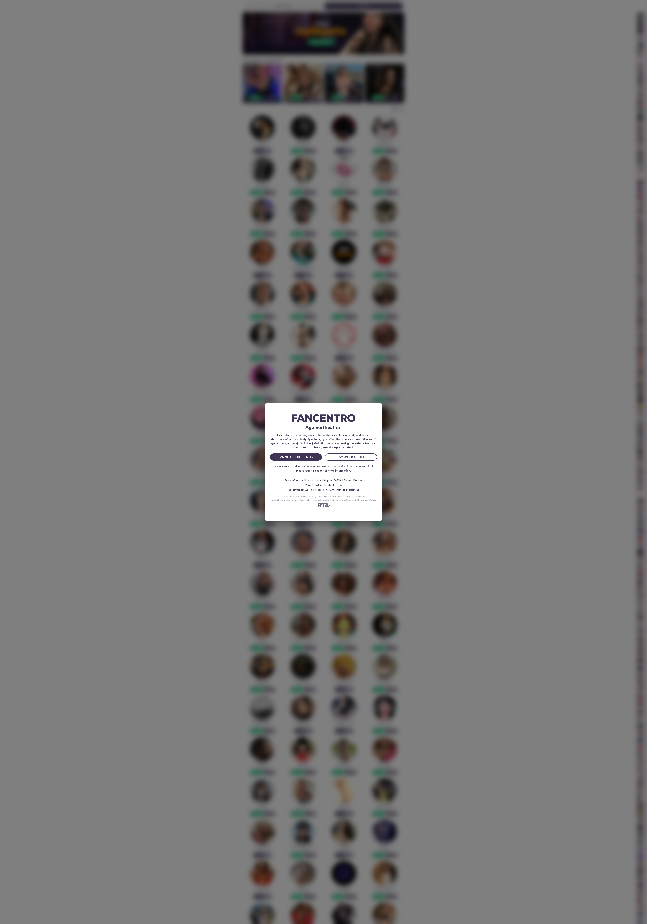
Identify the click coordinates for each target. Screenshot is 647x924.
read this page (314, 470)
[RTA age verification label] (323, 506)
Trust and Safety (322, 485)
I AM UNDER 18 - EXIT (350, 457)
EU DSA (337, 485)
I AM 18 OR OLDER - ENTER (296, 457)
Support (327, 480)
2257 (308, 485)
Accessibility (321, 490)
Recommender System (300, 490)
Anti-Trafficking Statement (344, 490)
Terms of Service (294, 480)
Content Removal (353, 480)
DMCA (338, 480)
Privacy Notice (313, 480)
